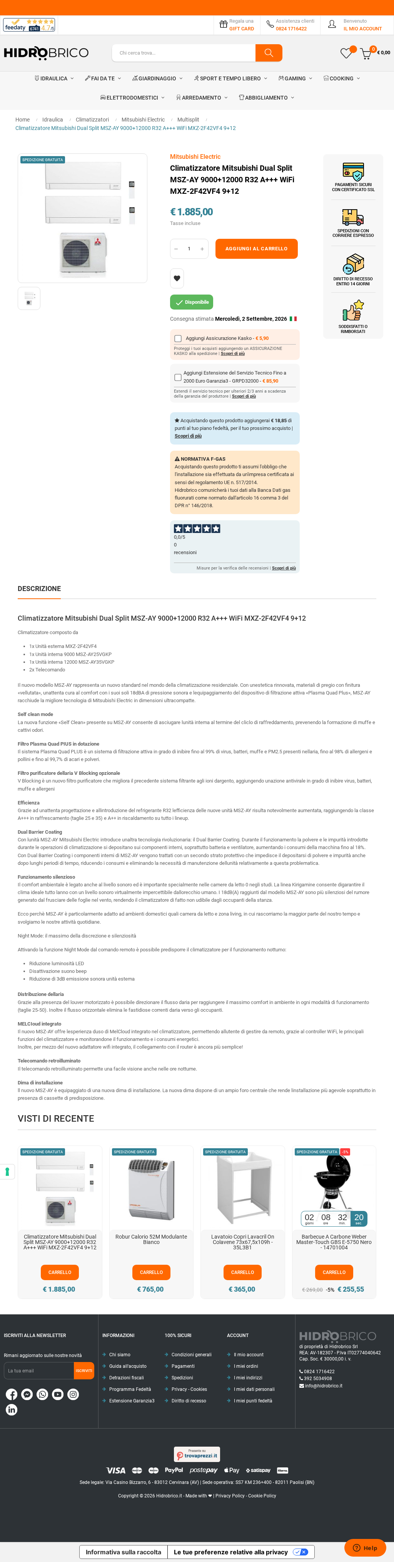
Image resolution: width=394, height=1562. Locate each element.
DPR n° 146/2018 (193, 505)
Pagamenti (183, 1366)
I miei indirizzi (248, 1377)
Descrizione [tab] (39, 589)
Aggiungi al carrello (256, 248)
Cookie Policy (262, 1496)
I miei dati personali (254, 1389)
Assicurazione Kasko (229, 338)
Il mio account (249, 1354)
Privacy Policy (230, 1496)
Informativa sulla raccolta (123, 1552)
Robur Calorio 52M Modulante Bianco (151, 1239)
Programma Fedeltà (130, 1389)
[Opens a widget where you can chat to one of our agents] (365, 1548)
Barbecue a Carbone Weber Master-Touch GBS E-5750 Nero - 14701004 (334, 1242)
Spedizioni (182, 1377)
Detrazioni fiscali (126, 1377)
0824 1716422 (319, 1371)
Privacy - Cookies (189, 1389)
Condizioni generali (192, 1354)
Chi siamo (119, 1354)
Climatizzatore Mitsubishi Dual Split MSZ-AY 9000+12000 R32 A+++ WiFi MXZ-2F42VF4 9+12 (60, 1242)
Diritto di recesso (189, 1401)
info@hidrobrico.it (323, 1386)
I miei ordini (246, 1366)
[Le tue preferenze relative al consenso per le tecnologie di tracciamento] (7, 1171)
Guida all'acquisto (128, 1366)
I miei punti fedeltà (253, 1401)
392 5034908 (318, 1378)
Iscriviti (84, 1371)
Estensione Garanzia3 (132, 1401)
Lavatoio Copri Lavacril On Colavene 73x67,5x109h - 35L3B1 (242, 1242)
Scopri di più (233, 353)
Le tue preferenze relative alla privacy (231, 1552)
